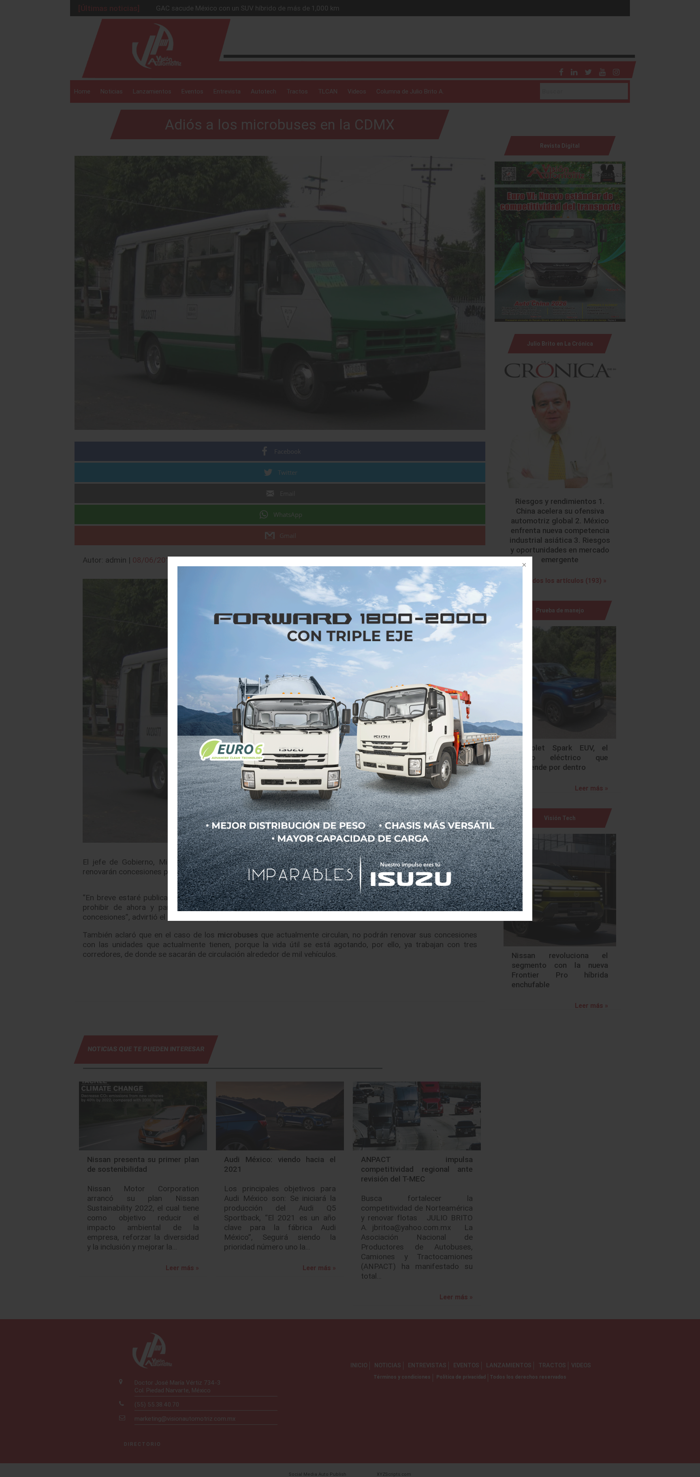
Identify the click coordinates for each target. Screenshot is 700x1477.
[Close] (523, 565)
